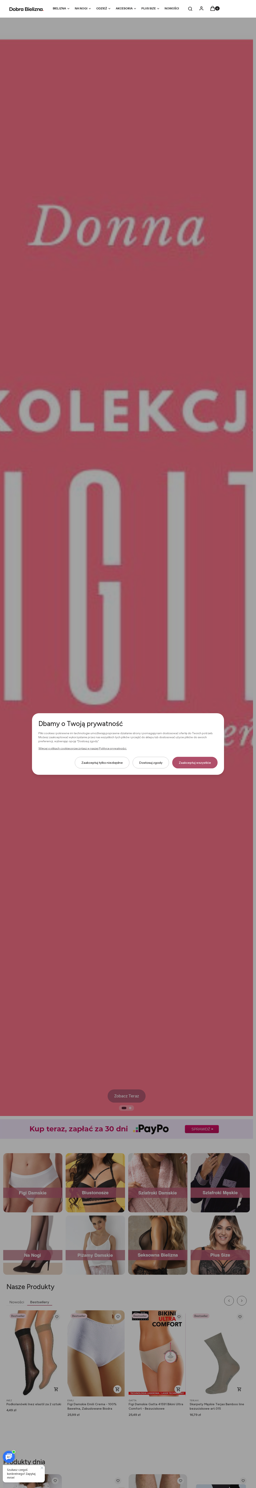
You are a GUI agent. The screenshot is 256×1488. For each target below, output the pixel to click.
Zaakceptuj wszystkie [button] (195, 763)
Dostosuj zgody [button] (150, 763)
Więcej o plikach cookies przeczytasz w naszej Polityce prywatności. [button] (82, 748)
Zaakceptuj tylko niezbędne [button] (102, 763)
